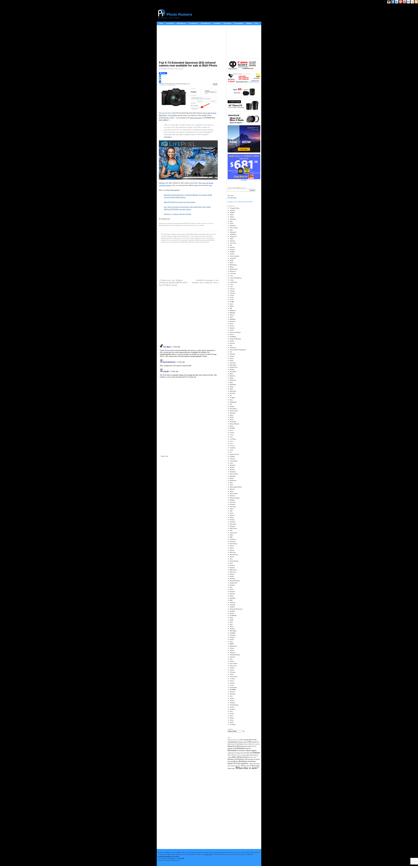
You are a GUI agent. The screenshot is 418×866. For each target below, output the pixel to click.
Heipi (231, 374)
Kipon (231, 415)
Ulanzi (232, 674)
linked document (196, 118)
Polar (231, 563)
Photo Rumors (179, 14)
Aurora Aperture (234, 256)
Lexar (231, 450)
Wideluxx (233, 694)
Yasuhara (232, 703)
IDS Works (233, 385)
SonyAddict (227, 23)
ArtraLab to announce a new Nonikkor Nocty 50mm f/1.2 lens (205, 281)
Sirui (231, 624)
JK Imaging (233, 402)
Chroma (232, 291)
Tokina (232, 661)
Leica (231, 441)
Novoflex (232, 522)
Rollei (231, 596)
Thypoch (232, 657)
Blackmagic (233, 265)
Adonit (232, 217)
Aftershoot (233, 219)
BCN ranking (244, 740)
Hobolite (232, 376)
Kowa (231, 426)
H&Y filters (233, 365)
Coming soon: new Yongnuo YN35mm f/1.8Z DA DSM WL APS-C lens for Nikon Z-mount (173, 282)
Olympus (232, 526)
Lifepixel (162, 183)
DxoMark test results (253, 744)
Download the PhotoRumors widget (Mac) (168, 856)
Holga (231, 378)
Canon (232, 280)
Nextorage (233, 507)
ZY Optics (233, 724)
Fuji (175, 223)
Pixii (231, 559)
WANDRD (233, 690)
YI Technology (234, 705)
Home (161, 23)
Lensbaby (233, 448)
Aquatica (232, 241)
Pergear (232, 550)
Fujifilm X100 (232, 748)
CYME (232, 302)
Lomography (233, 461)
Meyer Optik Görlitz (236, 487)
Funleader (233, 347)
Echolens (232, 321)
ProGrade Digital (235, 581)
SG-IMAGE (233, 615)
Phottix (232, 557)
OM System (233, 528)
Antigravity (233, 236)
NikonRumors (181, 23)
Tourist (232, 670)
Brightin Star (233, 269)
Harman (232, 369)
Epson (231, 324)
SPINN (232, 644)
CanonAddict (238, 23)
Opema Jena (233, 533)
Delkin (232, 306)
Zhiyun (232, 718)
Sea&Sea (232, 611)
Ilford (231, 389)
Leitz (231, 443)
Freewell (232, 343)
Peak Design (233, 544)
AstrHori (232, 252)
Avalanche (233, 258)
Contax (232, 295)
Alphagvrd (233, 232)
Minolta (232, 489)
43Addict (249, 23)
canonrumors (233, 741)
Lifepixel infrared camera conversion (202, 223)
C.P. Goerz (233, 273)
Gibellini (232, 354)
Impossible (233, 391)
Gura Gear (233, 363)
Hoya (231, 382)
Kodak (232, 417)
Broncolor (233, 271)
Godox (232, 358)
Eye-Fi (232, 334)
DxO (231, 317)
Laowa (232, 435)
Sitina (231, 626)
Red (231, 587)
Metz (231, 483)
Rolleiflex (233, 598)
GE (231, 352)
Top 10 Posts (233, 663)
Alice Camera (234, 228)
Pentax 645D (231, 755)
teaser (230, 763)
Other (231, 535)
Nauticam (232, 502)
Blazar (232, 267)
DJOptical (233, 310)
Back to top (164, 456)
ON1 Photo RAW (248, 753)
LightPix (232, 456)
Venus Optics (234, 676)
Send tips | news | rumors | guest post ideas (240, 202)
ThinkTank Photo (235, 655)
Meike (232, 478)
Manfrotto (233, 472)
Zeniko (232, 713)
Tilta (231, 659)
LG (231, 452)
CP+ (258, 742)
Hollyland (233, 380)
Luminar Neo (239, 753)
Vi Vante (232, 679)
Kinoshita (233, 413)
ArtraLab (232, 249)
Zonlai (232, 722)
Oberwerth (233, 524)
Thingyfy (232, 652)
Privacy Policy (208, 854)
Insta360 (232, 393)
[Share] (189, 82)
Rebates (236, 761)
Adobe (232, 215)
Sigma (231, 620)
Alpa (231, 230)
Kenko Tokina (234, 411)
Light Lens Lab (234, 454)
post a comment (199, 225)
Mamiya (232, 467)
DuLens (232, 315)
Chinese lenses (242, 742)
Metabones (233, 480)
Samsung (232, 602)
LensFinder (170, 23)
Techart (232, 650)
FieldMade (233, 337)
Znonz (232, 720)
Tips (256, 23)
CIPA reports (252, 742)
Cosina (232, 300)
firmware (243, 746)
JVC (231, 404)
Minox (232, 491)
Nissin (231, 513)
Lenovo (232, 446)
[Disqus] (189, 370)
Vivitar (232, 685)
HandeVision (233, 367)
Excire (232, 330)
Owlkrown (233, 539)
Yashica (232, 700)
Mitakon (232, 496)
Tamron (232, 648)
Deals (231, 304)
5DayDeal (230, 740)
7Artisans (232, 210)
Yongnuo (232, 709)
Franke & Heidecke (235, 339)
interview (248, 748)
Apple (231, 239)
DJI (231, 308)
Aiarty (231, 223)
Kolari (231, 419)
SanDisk (232, 607)
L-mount (240, 750)
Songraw (232, 637)
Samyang (232, 605)
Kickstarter (232, 750)
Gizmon (232, 356)
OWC (231, 537)
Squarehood (233, 646)
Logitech (232, 459)
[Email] (189, 80)
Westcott (232, 692)
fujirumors (241, 748)
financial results (234, 746)
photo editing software (240, 757)
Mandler (232, 469)
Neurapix (232, 504)
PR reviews (233, 572)
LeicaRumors (193, 23)
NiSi (231, 511)
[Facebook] (189, 75)
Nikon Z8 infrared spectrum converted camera (179, 202)
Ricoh (231, 589)
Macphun (232, 465)
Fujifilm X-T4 (187, 223)
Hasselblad (233, 371)
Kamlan (232, 406)
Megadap (232, 476)
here (210, 185)
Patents (256, 752)
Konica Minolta (234, 424)
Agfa (231, 221)
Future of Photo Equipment (238, 350)
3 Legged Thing (234, 208)
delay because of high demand (235, 744)
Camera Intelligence (236, 278)
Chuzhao (232, 293)
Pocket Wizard (234, 561)
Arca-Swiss (233, 243)
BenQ (231, 260)
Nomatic (232, 520)
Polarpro (232, 568)
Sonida (232, 639)
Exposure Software (235, 332)
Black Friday (253, 740)
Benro (231, 263)
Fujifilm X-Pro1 (251, 746)
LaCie (231, 430)
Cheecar (232, 289)
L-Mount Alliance (250, 750)
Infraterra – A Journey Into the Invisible (177, 214)
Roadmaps (243, 761)
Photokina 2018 (252, 759)
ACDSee (232, 212)
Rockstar (232, 591)
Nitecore (232, 515)
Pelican (232, 546)
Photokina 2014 (232, 759)
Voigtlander (233, 687)
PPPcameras (233, 570)
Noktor (232, 517)
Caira (231, 276)
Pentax (232, 548)
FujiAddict (217, 23)
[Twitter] (189, 77)
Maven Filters (234, 474)
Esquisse (232, 328)
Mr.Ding (232, 500)
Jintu (231, 400)
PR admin (164, 68)
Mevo (231, 485)
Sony (231, 642)
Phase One (233, 552)
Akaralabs (233, 225)
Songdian (232, 635)
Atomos (232, 254)
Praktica (232, 574)
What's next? (231, 768)
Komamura (233, 422)
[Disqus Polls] (189, 315)
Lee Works (233, 439)
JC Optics (232, 398)
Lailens (232, 432)
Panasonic (233, 541)
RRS (231, 600)
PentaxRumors (206, 23)
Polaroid (232, 565)
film (259, 744)
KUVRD (232, 428)
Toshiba (232, 668)
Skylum (232, 629)
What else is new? (247, 768)
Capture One (233, 282)
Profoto (232, 576)
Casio (231, 284)
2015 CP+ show (236, 740)
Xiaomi (232, 698)
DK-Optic (232, 313)
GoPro (231, 361)
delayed (245, 744)
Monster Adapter (235, 498)
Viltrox (232, 681)
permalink (171, 225)
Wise (231, 696)
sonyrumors (252, 761)
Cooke (232, 297)
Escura (232, 326)
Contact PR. (182, 858)
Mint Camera (234, 493)
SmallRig (232, 633)
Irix (231, 395)
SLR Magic (233, 631)
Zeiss (231, 711)
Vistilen (232, 683)
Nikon (231, 509)
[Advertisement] (189, 43)
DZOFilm (232, 319)
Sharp (231, 618)
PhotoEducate (234, 554)
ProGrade (232, 578)
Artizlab (232, 247)
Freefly (232, 341)
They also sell (203, 183)
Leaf (231, 437)
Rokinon (232, 594)
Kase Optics (233, 408)
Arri (231, 245)
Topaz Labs (233, 666)
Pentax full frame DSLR (240, 755)
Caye (231, 286)
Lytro (231, 463)
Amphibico (233, 234)
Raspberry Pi (233, 583)
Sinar (231, 622)
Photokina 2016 (243, 759)
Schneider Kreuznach (236, 609)
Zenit (231, 716)
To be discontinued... (241, 763)
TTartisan (232, 672)
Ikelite (232, 387)
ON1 (231, 530)
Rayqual (232, 585)
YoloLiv (232, 707)
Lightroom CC (231, 753)
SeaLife (232, 613)
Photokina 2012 (253, 757)
